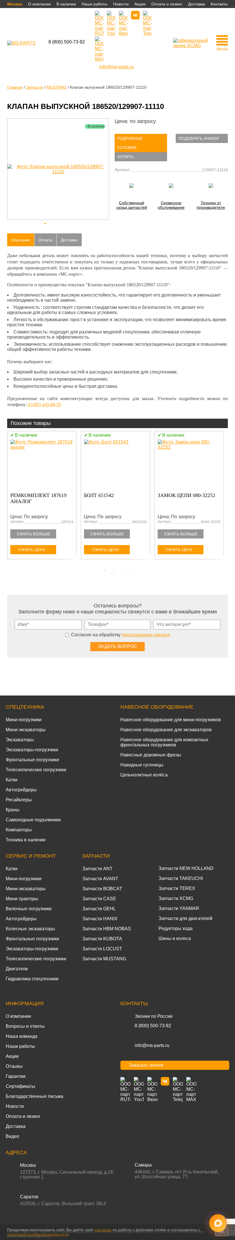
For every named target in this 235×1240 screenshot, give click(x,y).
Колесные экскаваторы (30, 928)
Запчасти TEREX (176, 888)
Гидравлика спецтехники (32, 978)
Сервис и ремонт (31, 856)
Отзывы (14, 1066)
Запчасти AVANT (100, 878)
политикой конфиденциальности (37, 1234)
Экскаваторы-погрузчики (32, 749)
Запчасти (96, 856)
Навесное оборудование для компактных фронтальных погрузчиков (164, 742)
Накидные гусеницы (141, 764)
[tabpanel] (44, 496)
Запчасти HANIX (99, 918)
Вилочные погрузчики (29, 908)
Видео (12, 1136)
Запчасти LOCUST (102, 948)
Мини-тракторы (22, 898)
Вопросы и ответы (25, 1026)
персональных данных (146, 634)
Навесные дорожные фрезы (150, 754)
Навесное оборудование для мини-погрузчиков (170, 719)
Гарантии (16, 1076)
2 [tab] (113, 570)
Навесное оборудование (156, 707)
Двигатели (17, 968)
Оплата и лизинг (166, 4)
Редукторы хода (175, 928)
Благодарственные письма (34, 1096)
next (103, 169)
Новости (121, 4)
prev (13, 169)
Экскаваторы (20, 739)
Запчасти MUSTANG (104, 958)
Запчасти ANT (97, 868)
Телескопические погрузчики (36, 769)
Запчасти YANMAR (178, 908)
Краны (12, 809)
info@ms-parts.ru (152, 1045)
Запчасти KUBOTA (102, 938)
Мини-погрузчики (24, 719)
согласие (103, 1229)
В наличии (66, 4)
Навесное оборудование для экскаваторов (166, 729)
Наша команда (21, 1036)
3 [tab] (122, 570)
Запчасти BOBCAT (102, 888)
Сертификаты (20, 1086)
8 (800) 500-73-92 (66, 41)
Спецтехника (25, 707)
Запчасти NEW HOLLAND (186, 868)
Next (225, 498)
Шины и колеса (174, 938)
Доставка (196, 4)
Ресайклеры (19, 799)
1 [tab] (104, 570)
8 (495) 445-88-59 (44, 404)
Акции (140, 4)
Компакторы (19, 829)
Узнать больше (33, 534)
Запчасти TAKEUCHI (180, 878)
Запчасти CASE (99, 898)
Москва (14, 4)
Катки (11, 779)
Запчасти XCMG (175, 898)
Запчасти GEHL (99, 908)
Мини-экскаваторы (26, 729)
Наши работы (94, 4)
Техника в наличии (26, 839)
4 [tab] (130, 570)
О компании (39, 4)
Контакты (219, 4)
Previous (10, 498)
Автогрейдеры (21, 789)
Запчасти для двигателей (185, 918)
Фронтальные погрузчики (32, 759)
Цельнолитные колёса (144, 774)
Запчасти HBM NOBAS (106, 928)
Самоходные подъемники (33, 819)
